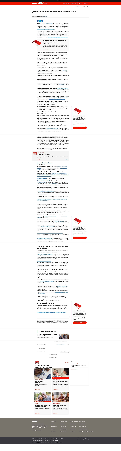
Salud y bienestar (56, 379)
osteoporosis (62, 84)
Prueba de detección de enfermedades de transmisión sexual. (50, 233)
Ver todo (66, 159)
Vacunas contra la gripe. (42, 178)
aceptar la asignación (41, 35)
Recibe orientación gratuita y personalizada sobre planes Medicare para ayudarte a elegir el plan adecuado (60, 409)
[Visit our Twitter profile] (81, 439)
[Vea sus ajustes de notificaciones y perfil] (69, 352)
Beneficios (68, 3)
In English (45, 16)
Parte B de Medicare (48, 23)
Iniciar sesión (58, 344)
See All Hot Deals (74, 369)
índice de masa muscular (55, 174)
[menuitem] (33, 7)
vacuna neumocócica (56, 219)
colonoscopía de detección (52, 128)
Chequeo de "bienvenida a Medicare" (45, 254)
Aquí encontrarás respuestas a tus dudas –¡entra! (45, 337)
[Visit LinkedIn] (87, 439)
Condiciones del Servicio (48, 438)
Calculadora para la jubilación (40, 382)
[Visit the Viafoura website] (55, 357)
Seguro (36, 403)
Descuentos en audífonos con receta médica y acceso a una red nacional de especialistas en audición (60, 386)
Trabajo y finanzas (41, 152)
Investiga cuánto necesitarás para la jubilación (41, 385)
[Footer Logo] (39, 421)
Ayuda (64, 3)
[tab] (41, 352)
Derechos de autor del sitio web (52, 440)
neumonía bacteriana (59, 221)
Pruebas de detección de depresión (44, 162)
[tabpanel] (82, 6)
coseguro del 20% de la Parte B (47, 281)
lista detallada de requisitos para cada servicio (57, 37)
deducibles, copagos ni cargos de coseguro (46, 29)
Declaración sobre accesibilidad (58, 438)
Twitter (40, 21)
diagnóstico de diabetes (62, 286)
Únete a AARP (45, 49)
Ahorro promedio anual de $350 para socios (42, 408)
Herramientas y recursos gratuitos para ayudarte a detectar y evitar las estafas (52, 156)
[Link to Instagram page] (84, 439)
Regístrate (80, 3)
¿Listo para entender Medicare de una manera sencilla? (47, 335)
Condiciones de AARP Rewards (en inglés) (39, 440)
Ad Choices (50, 442)
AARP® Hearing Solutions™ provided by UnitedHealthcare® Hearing (60, 383)
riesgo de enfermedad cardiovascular (57, 99)
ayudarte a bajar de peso (50, 216)
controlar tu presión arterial (61, 97)
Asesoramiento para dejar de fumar (44, 238)
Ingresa (85, 3)
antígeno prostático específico (47, 226)
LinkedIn (42, 21)
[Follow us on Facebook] (78, 439)
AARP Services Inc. (63, 429)
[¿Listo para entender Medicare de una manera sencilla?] (64, 336)
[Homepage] (35, 3)
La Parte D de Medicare (52, 183)
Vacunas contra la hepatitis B (43, 180)
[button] (87, 6)
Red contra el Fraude (44, 154)
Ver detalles (40, 159)
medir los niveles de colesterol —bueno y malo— (54, 102)
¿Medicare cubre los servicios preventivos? (54, 11)
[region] (53, 351)
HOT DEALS (74, 363)
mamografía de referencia (62, 88)
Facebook (38, 21)
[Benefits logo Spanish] (35, 154)
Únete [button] (40, 3)
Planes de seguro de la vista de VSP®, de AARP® (42, 405)
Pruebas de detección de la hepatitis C (45, 191)
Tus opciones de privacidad (58, 442)
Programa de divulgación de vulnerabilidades (39, 442)
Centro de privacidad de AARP (37, 438)
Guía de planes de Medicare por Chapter (60, 405)
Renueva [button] (45, 3)
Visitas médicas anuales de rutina (44, 261)
